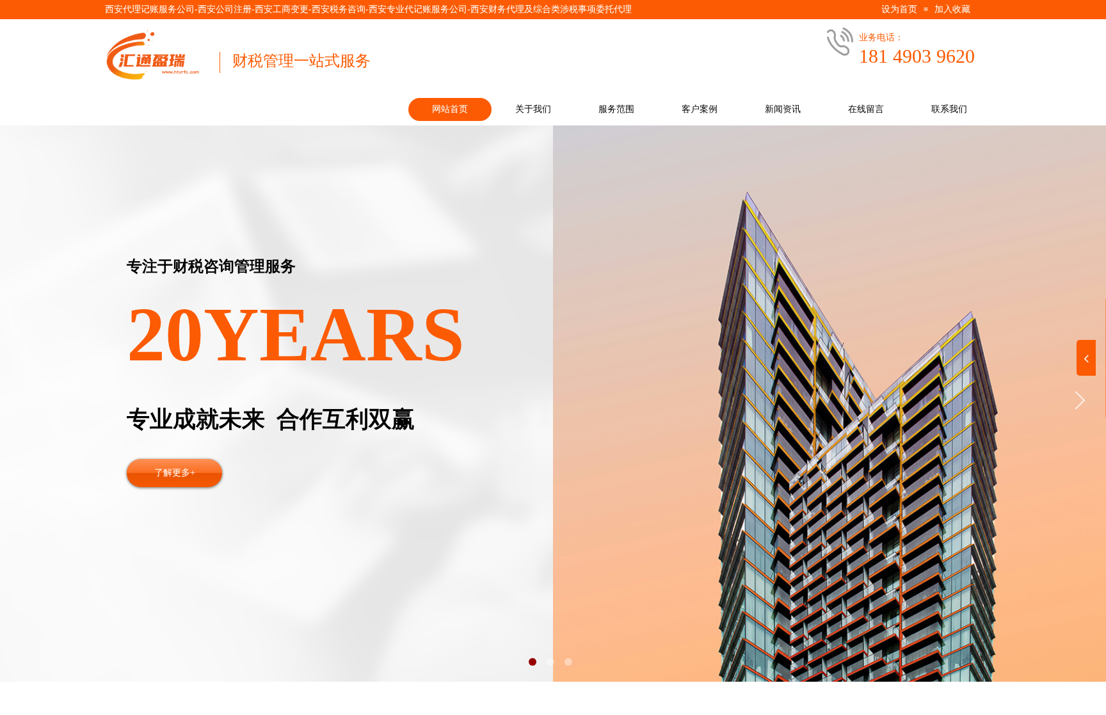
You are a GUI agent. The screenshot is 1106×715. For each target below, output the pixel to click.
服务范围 (616, 109)
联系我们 (949, 109)
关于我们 (533, 109)
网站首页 (450, 109)
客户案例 (699, 109)
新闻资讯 (783, 109)
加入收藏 (952, 9)
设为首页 (899, 9)
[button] (532, 662)
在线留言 (866, 109)
